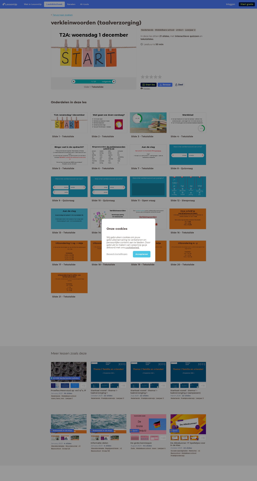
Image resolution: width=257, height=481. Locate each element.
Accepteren (141, 254)
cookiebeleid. (132, 247)
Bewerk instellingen (117, 254)
